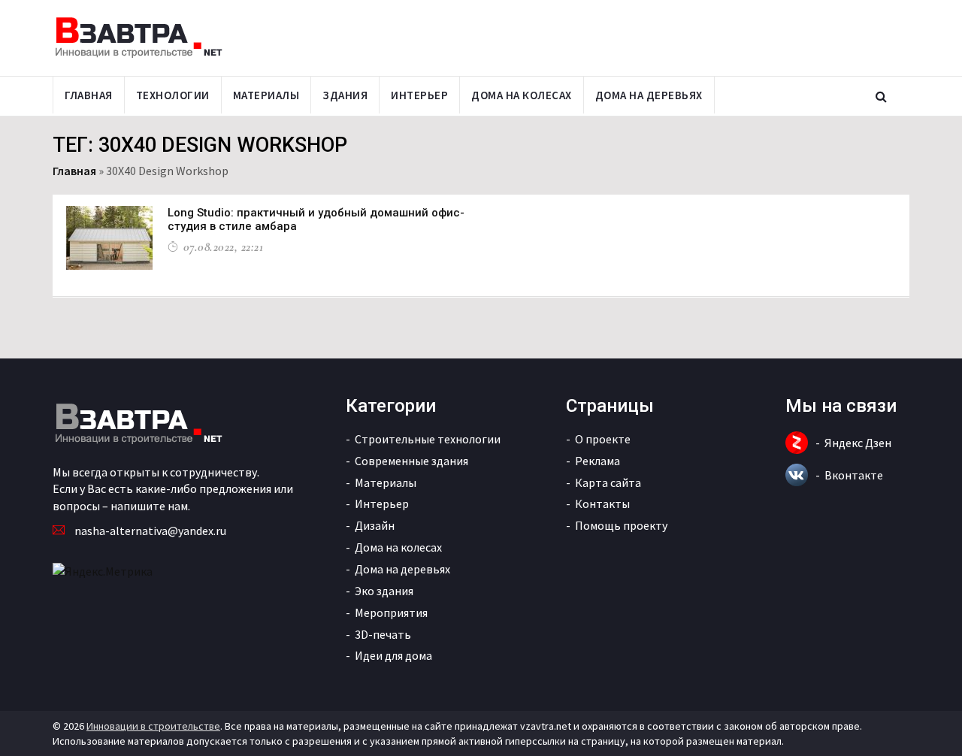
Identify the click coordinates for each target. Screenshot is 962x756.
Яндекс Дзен (857, 442)
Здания (345, 95)
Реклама (597, 460)
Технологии (173, 95)
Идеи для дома (393, 655)
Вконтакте (853, 474)
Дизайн (375, 525)
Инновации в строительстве (153, 726)
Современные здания (411, 460)
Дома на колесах (521, 95)
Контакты (602, 503)
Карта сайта (608, 482)
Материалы (266, 95)
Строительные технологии (428, 438)
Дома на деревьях (649, 95)
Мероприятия (391, 612)
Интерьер (419, 95)
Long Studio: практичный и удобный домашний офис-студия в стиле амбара (316, 219)
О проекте (603, 438)
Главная (89, 95)
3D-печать (383, 634)
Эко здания (384, 590)
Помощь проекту (621, 525)
